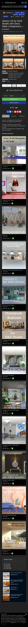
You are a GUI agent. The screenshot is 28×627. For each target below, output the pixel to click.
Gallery (16, 14)
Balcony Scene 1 (6, 550)
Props (15, 74)
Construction (20, 74)
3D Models (11, 73)
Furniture (19, 75)
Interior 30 (5, 235)
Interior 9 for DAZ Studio (8, 200)
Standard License (13, 79)
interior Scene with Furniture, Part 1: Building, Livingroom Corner (17, 581)
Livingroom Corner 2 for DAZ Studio (11, 445)
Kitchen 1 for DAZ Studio (8, 305)
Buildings (22, 73)
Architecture (16, 73)
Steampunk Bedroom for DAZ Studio (11, 340)
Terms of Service (6, 622)
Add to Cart (15, 99)
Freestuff (22, 14)
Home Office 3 (14, 587)
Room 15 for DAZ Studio (8, 375)
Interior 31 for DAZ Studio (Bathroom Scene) (12, 270)
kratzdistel (5, 29)
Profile (18, 12)
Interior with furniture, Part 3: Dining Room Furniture (17, 595)
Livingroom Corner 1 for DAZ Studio (11, 410)
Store (23, 12)
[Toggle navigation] (2, 2)
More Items (13, 116)
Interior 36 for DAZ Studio (16, 572)
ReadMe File (6, 562)
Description (5, 116)
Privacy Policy (4, 623)
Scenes (19, 77)
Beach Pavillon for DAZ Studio (9, 515)
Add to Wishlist (14, 102)
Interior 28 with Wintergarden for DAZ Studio (12, 165)
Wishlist (6, 16)
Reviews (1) (22, 116)
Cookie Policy (19, 622)
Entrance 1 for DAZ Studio (8, 480)
